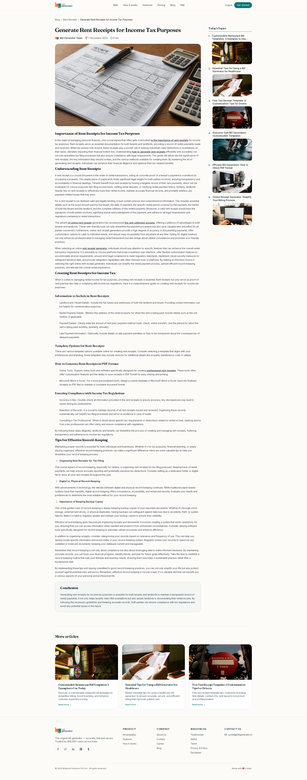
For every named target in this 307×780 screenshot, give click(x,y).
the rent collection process (140, 222)
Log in (228, 5)
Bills (115, 5)
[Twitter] (65, 749)
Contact (161, 739)
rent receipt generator (94, 248)
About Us (161, 734)
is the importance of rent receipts (169, 140)
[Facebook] (58, 749)
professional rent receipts (161, 370)
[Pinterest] (81, 749)
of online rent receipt (80, 222)
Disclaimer (196, 752)
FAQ (182, 5)
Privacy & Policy (199, 748)
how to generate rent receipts (148, 151)
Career (160, 743)
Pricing (161, 5)
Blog (172, 5)
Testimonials (197, 734)
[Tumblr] (88, 749)
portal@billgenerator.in (240, 734)
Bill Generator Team (71, 38)
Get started (243, 5)
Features (147, 5)
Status (194, 739)
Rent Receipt (70, 19)
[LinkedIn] (73, 749)
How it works (130, 5)
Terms (194, 743)
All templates (129, 734)
